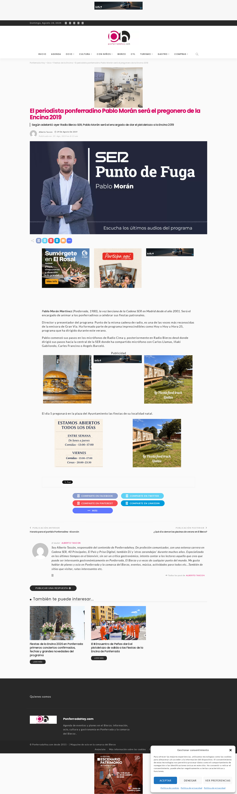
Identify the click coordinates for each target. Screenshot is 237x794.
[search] (197, 54)
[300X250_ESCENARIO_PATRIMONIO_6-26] (118, 773)
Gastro (163, 54)
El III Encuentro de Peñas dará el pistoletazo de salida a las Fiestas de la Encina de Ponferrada (117, 647)
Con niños (104, 54)
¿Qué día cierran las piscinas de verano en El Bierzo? (180, 531)
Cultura (84, 54)
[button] (230, 750)
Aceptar (165, 780)
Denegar (190, 780)
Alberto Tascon (46, 132)
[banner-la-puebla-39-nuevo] (118, 87)
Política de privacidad (191, 788)
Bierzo (122, 54)
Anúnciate (100, 749)
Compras (180, 54)
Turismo (145, 54)
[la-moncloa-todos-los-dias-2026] (78, 443)
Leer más (37, 662)
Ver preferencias (217, 780)
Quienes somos (40, 696)
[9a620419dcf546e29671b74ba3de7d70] (168, 379)
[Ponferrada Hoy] (43, 719)
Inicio (42, 54)
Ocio (69, 54)
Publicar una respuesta (51, 588)
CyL (133, 54)
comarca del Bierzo (105, 744)
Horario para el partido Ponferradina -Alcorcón (54, 531)
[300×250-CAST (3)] (118, 268)
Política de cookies (170, 788)
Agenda (56, 54)
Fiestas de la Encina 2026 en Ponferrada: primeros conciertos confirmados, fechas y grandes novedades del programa (56, 649)
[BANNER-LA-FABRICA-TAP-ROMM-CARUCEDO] (67, 379)
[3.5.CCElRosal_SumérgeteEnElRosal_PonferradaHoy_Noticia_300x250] (65, 268)
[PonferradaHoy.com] (118, 38)
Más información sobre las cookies (127, 749)
